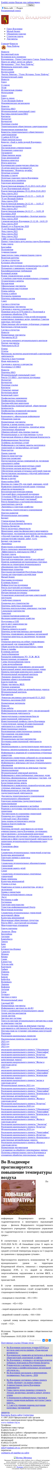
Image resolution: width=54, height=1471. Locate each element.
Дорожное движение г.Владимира (17, 677)
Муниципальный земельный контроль (19, 773)
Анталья (5, 989)
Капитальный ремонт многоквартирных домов (23, 669)
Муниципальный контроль (14, 692)
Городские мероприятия (12, 183)
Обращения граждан (16, 34)
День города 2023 (9, 236)
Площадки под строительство (15, 603)
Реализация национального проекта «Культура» (23, 1135)
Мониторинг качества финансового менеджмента (24, 531)
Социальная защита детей (13, 868)
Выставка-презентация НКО (14, 114)
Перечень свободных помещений (17, 606)
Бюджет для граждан (11, 541)
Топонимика (7, 826)
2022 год (5, 1067)
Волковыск (6, 982)
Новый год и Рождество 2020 (15, 226)
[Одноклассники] (46, 1340)
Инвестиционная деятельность (15, 713)
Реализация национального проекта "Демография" (25, 1091)
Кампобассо (6, 939)
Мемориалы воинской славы (14, 67)
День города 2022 (9, 234)
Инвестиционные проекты (13, 729)
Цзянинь (5, 972)
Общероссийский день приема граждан (19, 432)
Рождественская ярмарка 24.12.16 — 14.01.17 (22, 203)
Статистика (28, 1415)
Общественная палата (11, 139)
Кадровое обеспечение (12, 262)
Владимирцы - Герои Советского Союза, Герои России (27, 59)
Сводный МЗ (7, 1003)
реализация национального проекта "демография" (25, 1073)
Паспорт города (8, 554)
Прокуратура (7, 450)
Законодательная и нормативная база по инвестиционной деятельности (20, 717)
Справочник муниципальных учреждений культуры (26, 852)
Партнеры (6, 1033)
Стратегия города (15, 36)
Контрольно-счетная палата (14, 327)
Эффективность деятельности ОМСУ (18, 552)
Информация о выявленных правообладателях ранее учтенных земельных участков (26, 786)
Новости (14, 43)
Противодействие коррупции (15, 403)
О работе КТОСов (9, 137)
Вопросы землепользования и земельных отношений (26, 749)
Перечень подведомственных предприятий (21, 631)
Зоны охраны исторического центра (18, 821)
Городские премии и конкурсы (15, 857)
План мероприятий (10, 158)
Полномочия (7, 249)
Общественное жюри (11, 155)
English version (8, 2)
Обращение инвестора (11, 736)
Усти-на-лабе (7, 964)
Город (4, 82)
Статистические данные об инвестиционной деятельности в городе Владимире (22, 725)
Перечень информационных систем (18, 298)
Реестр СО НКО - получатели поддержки (20, 377)
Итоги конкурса (8, 163)
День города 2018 (9, 219)
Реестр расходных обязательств (16, 528)
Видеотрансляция (9, 392)
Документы (12, 39)
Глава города (7, 244)
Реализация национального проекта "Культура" (23, 1103)
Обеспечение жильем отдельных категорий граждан (26, 471)
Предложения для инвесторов (15, 734)
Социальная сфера (9, 846)
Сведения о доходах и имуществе (17, 309)
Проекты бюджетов (10, 526)
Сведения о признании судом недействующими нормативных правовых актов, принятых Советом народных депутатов (25, 319)
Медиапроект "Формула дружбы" (17, 170)
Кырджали (6, 967)
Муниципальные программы (15, 515)
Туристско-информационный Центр (18, 907)
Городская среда (8, 626)
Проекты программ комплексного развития (21, 672)
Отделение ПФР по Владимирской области (21, 496)
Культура (5, 849)
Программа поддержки (12, 580)
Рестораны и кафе (9, 899)
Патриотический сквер (12, 77)
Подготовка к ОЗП (10, 621)
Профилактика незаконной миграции (19, 411)
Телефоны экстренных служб (15, 442)
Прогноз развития (9, 513)
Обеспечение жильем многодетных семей (21, 466)
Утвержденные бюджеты (13, 521)
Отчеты (4, 351)
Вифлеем (5, 987)
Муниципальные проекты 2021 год (17, 1085)
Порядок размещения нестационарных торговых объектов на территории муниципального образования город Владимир (24, 564)
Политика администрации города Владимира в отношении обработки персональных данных (23, 1153)
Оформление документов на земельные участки (23, 768)
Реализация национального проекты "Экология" (24, 1124)
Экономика (6, 543)
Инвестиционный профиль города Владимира (23, 721)
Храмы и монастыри (11, 892)
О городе (5, 85)
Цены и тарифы (8, 649)
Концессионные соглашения (14, 659)
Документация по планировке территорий (21, 813)
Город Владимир (14, 29)
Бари (3, 944)
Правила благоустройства (13, 824)
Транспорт (6, 613)
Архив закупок (8, 1015)
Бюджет (4, 518)
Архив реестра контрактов (13, 1013)
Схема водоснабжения (11, 664)
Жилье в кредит (8, 478)
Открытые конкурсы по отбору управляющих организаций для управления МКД (22, 642)
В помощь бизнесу (10, 582)
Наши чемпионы (9, 879)
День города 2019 (9, 224)
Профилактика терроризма (13, 400)
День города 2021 (9, 231)
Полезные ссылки (9, 124)
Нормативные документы (13, 335)
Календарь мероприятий (12, 855)
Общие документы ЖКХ (13, 684)
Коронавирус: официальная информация (20, 416)
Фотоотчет (6, 119)
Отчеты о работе (9, 293)
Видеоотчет (6, 121)
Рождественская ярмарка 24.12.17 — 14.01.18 (22, 211)
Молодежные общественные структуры (20, 920)
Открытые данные (10, 390)
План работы (7, 708)
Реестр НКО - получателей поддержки (19, 923)
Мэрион (5, 954)
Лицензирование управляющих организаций (22, 667)
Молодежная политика (12, 909)
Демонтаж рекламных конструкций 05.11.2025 (23, 697)
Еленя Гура (6, 961)
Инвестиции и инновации (13, 547)
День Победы (13, 46)
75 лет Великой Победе (12, 229)
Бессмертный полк (10, 54)
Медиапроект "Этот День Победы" (17, 64)
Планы (4, 348)
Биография (6, 247)
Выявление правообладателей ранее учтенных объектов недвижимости (23, 487)
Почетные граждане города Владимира (19, 178)
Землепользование (10, 770)
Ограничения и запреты (12, 281)
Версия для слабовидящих (27, 2)
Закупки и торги (9, 997)
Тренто (4, 941)
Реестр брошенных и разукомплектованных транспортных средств (22, 502)
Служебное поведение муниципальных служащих (25, 278)
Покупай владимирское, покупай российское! (22, 559)
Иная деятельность (10, 361)
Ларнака (5, 984)
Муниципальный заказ (12, 1000)
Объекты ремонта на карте (13, 629)
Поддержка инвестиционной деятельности (21, 741)
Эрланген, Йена (8, 931)
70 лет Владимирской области (15, 188)
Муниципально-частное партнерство (18, 739)
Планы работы (8, 291)
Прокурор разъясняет (11, 458)
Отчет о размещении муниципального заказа (22, 1010)
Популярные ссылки (11, 1343)
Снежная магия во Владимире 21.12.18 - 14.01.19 (24, 221)
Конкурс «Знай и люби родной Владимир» (21, 142)
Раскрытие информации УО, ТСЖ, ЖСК (20, 656)
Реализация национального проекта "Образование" (25, 1088)
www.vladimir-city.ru (10, 1422)
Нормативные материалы (13, 703)
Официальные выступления (14, 288)
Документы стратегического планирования (21, 510)
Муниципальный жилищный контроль (19, 674)
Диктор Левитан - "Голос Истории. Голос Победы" (25, 74)
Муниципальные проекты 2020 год (17, 1106)
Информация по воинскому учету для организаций (25, 710)
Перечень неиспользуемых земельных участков (23, 608)
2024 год (5, 1044)
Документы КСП (9, 337)
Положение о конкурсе (12, 150)
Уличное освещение (10, 687)
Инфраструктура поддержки (14, 585)
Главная (5, 43)
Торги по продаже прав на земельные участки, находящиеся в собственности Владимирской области (26, 1027)
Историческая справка (11, 90)
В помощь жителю (10, 651)
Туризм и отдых (8, 884)
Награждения (7, 283)
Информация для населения (14, 413)
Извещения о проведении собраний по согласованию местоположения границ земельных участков (26, 758)
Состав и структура (10, 260)
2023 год (5, 1046)
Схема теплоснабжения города (15, 662)
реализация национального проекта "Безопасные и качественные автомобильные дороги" (25, 1115)
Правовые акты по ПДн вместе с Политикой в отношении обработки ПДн (23, 312)
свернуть (5, 1412)
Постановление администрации (16, 147)
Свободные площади (11, 600)
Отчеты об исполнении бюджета (16, 523)
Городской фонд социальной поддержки (20, 494)
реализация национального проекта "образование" (25, 1070)
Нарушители (7, 694)
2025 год (5, 1041)
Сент (3, 946)
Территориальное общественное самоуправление (24, 126)
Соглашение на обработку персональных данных (24, 1150)
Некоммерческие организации (15, 103)
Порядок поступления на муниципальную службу (24, 266)
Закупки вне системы (11, 1018)
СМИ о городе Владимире (13, 239)
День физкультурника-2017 (14, 206)
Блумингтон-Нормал (11, 949)
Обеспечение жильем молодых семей (18, 468)
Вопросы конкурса (10, 160)
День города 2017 (9, 208)
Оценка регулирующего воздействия (18, 574)
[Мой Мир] (49, 1340)
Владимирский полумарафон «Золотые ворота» (23, 216)
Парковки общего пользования (15, 679)
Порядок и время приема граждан (17, 424)
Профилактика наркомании (14, 398)
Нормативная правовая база (14, 129)
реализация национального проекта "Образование (25, 1049)
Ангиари (5, 936)
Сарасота (5, 951)
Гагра (3, 992)
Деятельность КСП (10, 345)
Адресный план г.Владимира (15, 818)
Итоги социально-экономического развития (22, 549)
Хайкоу (4, 969)
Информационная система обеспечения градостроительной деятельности (19, 791)
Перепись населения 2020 (13, 700)
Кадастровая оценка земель (14, 783)
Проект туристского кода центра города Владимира (25, 241)
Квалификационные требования (16, 271)
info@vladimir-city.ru (10, 1448)
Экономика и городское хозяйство (17, 506)
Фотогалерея (7, 69)
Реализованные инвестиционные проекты (21, 731)
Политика (20, 1467)
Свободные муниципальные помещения (20, 590)
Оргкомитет (6, 153)
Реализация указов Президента (15, 557)
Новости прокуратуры (11, 456)
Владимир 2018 (8, 214)
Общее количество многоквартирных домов (22, 646)
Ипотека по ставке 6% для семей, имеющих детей (24, 484)
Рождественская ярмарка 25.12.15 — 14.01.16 (22, 196)
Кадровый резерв (9, 273)
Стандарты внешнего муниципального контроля (24, 340)
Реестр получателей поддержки (16, 587)
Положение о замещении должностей (19, 268)
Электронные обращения (13, 429)
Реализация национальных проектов (18, 1036)
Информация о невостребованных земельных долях (25, 775)
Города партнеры (9, 928)
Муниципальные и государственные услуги (22, 434)
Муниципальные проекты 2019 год (17, 1129)
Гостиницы (6, 902)
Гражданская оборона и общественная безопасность (25, 437)
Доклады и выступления (12, 358)
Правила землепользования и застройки (20, 806)
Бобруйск (5, 979)
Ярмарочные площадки (12, 569)
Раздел (20, 8)
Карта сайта (16, 1415)
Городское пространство (12, 904)
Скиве (4, 959)
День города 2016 (9, 201)
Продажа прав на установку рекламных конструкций (26, 1031)
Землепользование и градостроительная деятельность (26, 746)
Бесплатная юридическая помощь (17, 491)
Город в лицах (8, 98)
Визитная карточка (10, 257)
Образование (7, 860)
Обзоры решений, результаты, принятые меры (23, 427)
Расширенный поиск (11, 10)
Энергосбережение (10, 654)
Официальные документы (13, 286)
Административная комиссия (15, 616)
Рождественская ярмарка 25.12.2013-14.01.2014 (23, 186)
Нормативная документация (14, 1147)
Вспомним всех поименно (13, 57)
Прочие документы (10, 343)
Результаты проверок (11, 296)
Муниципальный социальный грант (18, 111)
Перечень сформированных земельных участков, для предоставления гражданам (26, 779)
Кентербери (6, 934)
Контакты (5, 116)
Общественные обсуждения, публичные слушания (25, 324)
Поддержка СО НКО (11, 367)
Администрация (8, 252)
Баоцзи (4, 977)
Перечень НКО (8, 109)
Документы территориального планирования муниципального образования (22, 797)
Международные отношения (14, 925)
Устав (3, 87)
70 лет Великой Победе (12, 100)
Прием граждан (8, 453)
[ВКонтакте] (43, 1340)
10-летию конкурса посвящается (16, 168)
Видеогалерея (7, 72)
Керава (4, 956)
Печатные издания (10, 173)
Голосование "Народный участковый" (19, 499)
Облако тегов (27, 1343)
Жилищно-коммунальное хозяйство (18, 618)
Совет (4, 301)
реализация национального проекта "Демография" (25, 1052)
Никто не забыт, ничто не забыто (16, 62)
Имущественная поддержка (14, 592)
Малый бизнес (13, 31)
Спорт (4, 871)
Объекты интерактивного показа (16, 894)
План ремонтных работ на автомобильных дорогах (25, 689)
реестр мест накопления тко (14, 624)
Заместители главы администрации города (21, 255)
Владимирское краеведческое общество (19, 165)
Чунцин (5, 974)
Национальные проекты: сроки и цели (19, 1039)
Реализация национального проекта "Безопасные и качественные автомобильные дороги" (25, 1094)
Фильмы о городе (9, 175)
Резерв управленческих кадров (15, 276)
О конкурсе (6, 145)
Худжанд (5, 994)
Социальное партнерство (13, 611)
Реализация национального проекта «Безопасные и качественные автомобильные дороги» (25, 1138)
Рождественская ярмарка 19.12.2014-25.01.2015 (23, 191)
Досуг (4, 897)
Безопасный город (9, 395)
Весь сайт (8, 8)
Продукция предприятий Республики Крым (22, 572)
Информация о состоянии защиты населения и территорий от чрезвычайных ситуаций (23, 446)
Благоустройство (9, 682)
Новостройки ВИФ (10, 481)
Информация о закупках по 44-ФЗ (17, 1008)
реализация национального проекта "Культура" (23, 1054)
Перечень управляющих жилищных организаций (24, 634)
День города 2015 (9, 193)
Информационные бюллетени (15, 440)
